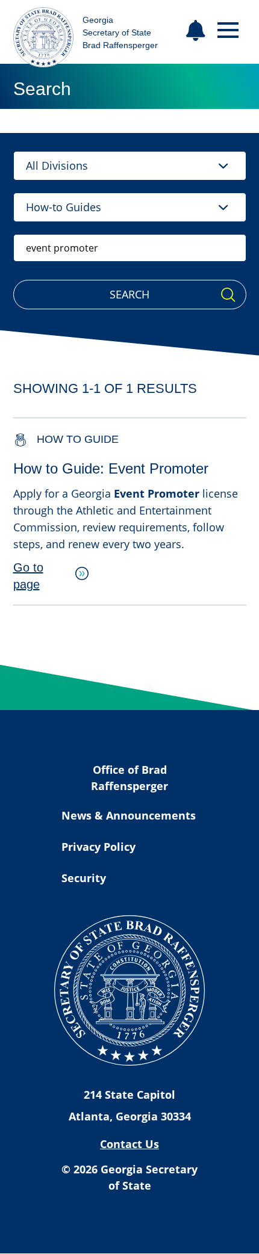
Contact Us (129, 1144)
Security (83, 878)
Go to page (28, 576)
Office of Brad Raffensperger (129, 777)
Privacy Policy (98, 846)
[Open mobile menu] (228, 30)
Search (129, 294)
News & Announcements (128, 815)
